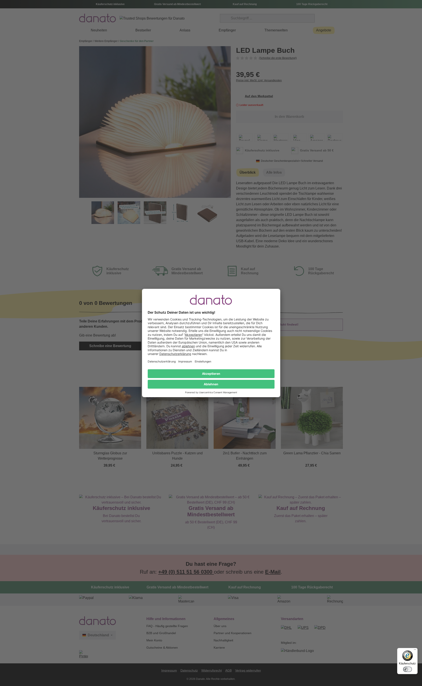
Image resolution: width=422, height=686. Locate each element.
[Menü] (415, 650)
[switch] (407, 669)
